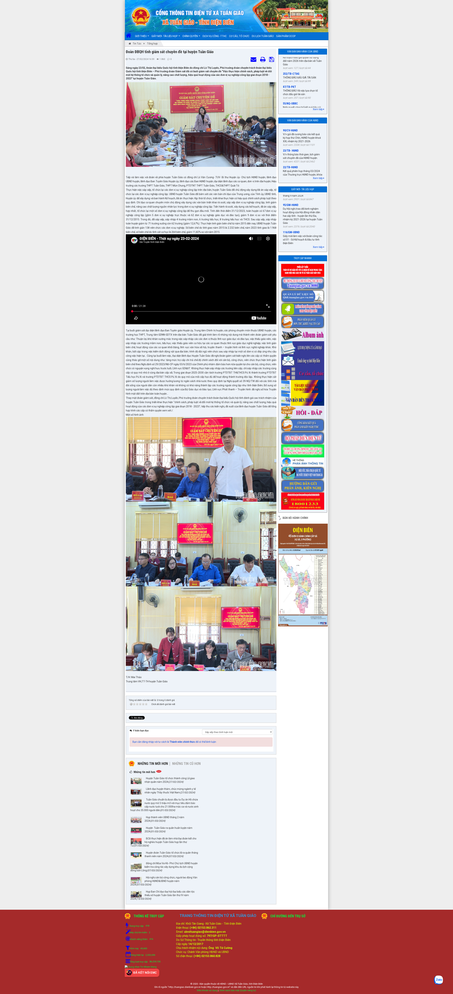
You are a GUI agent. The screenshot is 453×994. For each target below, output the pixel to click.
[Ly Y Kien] (303, 269)
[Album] (303, 333)
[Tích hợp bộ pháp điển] (303, 436)
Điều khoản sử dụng (207, 990)
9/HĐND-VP (289, 173)
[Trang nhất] (129, 36)
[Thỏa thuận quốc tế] (303, 472)
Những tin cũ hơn (186, 763)
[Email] (303, 359)
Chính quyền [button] (190, 36)
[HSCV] (303, 282)
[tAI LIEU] (303, 385)
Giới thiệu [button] (141, 36)
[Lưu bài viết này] (272, 59)
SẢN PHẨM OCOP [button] (286, 36)
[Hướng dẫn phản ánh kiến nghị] (303, 484)
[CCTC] (303, 372)
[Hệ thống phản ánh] (303, 461)
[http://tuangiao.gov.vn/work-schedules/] (303, 346)
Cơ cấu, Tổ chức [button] (239, 36)
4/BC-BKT (289, 153)
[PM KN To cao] (303, 320)
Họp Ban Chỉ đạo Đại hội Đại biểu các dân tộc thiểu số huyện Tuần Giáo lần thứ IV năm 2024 (162, 895)
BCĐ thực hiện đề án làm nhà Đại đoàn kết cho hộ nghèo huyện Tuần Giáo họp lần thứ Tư (163, 842)
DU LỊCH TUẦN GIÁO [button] (263, 36)
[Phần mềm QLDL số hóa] (303, 295)
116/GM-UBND (291, 202)
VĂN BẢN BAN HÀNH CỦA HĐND (302, 120)
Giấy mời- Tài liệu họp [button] (164, 36)
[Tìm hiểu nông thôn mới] (303, 449)
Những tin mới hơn (153, 763)
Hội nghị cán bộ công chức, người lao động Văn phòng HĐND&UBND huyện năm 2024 (163, 881)
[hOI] (303, 411)
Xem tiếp (318, 109)
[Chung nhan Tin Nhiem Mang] (141, 966)
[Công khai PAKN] (303, 424)
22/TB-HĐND (290, 133)
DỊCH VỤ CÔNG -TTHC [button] (215, 36)
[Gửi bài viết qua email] (254, 59)
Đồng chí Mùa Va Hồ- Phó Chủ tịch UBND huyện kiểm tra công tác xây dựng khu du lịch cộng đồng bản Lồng (164, 867)
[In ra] (263, 59)
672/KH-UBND (291, 96)
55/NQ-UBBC (290, 65)
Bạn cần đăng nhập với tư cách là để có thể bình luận (174, 741)
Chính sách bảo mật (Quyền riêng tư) (237, 990)
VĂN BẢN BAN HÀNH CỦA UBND (302, 51)
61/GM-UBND (290, 222)
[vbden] (303, 398)
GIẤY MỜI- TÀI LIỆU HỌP (302, 189)
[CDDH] (303, 307)
